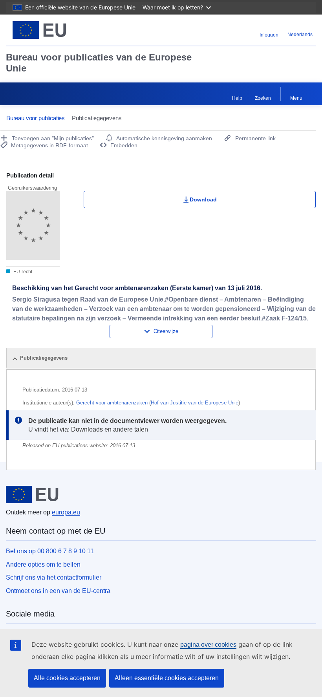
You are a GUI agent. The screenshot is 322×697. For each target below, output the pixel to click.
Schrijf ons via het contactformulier (53, 577)
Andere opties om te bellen (43, 564)
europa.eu (66, 512)
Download (203, 199)
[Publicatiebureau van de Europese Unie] (60, 30)
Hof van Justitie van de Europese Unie (194, 403)
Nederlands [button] (300, 34)
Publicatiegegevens (44, 358)
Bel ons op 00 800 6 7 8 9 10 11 (50, 551)
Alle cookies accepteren (67, 678)
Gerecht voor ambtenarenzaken (112, 403)
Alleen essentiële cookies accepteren (167, 678)
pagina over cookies (208, 644)
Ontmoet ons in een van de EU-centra (58, 590)
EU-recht (22, 271)
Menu (296, 98)
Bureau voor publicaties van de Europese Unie (99, 62)
